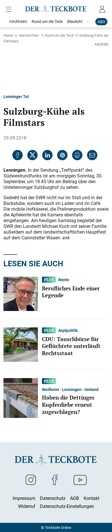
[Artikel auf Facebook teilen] (17, 155)
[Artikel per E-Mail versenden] (92, 155)
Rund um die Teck (59, 35)
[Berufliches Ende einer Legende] (20, 293)
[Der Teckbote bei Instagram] (31, 479)
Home (8, 35)
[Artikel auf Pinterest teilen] (62, 155)
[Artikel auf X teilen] (32, 155)
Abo (101, 21)
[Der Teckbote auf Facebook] (54, 479)
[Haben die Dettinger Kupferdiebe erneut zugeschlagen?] (20, 397)
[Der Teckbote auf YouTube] (80, 479)
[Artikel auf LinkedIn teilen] (47, 155)
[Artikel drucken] (77, 155)
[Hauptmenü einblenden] (10, 9)
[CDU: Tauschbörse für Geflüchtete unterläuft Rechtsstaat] (20, 344)
